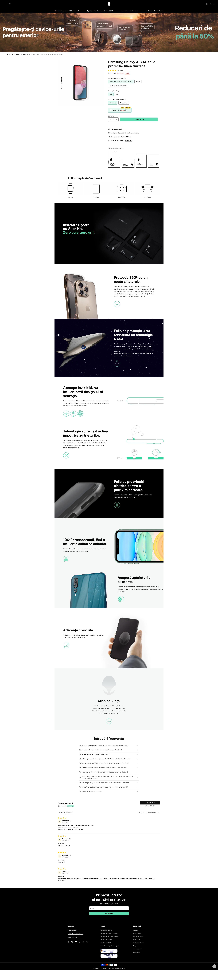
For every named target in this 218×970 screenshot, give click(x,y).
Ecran (138, 81)
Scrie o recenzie (150, 802)
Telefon (17, 54)
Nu (111, 94)
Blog (134, 946)
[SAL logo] (111, 951)
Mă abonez (109, 913)
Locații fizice (137, 933)
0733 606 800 (72, 930)
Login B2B (136, 952)
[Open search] (139, 812)
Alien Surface (102, 968)
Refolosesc (123, 103)
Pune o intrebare (150, 806)
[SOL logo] (111, 956)
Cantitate (111, 116)
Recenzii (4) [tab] (62, 812)
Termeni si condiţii (106, 930)
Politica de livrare (106, 939)
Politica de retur (105, 942)
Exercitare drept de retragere (109, 946)
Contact (135, 930)
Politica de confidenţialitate (109, 933)
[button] (10, 4)
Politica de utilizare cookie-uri (109, 936)
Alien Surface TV (138, 942)
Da (117, 94)
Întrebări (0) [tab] (69, 812)
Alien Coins (136, 939)
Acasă (11, 54)
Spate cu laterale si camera (118, 86)
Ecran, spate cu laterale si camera (121, 81)
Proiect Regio (137, 949)
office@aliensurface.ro (75, 934)
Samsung (25, 54)
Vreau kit (113, 103)
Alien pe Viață (105, 708)
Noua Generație (138, 936)
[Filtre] (144, 812)
